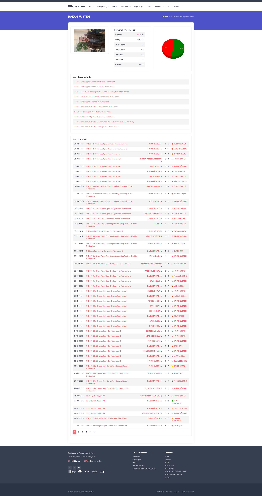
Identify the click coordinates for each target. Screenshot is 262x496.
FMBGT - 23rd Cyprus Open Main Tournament (103, 331)
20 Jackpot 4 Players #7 (95, 396)
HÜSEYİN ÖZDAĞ (180, 296)
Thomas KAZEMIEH (181, 276)
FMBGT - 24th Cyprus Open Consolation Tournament (94, 87)
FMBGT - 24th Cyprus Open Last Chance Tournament (94, 82)
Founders (168, 460)
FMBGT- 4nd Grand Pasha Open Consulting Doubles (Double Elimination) (101, 92)
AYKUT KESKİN (179, 244)
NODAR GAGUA (180, 209)
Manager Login (102, 7)
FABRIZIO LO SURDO (152, 214)
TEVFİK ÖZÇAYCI (154, 341)
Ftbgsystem (76, 6)
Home (91, 7)
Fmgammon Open (162, 7)
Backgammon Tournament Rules (175, 471)
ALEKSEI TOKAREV (153, 236)
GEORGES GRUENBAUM (151, 351)
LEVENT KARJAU (180, 149)
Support (176, 492)
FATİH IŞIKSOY (154, 326)
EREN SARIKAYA (180, 231)
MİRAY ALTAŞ (155, 176)
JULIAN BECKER (180, 361)
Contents (176, 7)
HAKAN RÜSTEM (154, 144)
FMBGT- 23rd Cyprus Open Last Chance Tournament (94, 117)
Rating (167, 463)
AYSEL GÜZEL (155, 321)
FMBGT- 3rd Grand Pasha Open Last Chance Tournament (96, 107)
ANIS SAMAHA (179, 219)
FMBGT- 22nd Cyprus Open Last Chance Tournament (106, 418)
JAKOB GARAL (179, 366)
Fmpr (150, 7)
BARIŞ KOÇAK (155, 306)
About (167, 457)
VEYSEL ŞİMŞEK (154, 301)
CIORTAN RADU (180, 154)
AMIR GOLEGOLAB (180, 381)
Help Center (160, 492)
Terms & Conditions (188, 492)
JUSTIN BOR (178, 251)
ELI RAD (157, 224)
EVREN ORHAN (179, 171)
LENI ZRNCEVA (179, 286)
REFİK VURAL (155, 166)
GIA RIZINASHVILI (153, 331)
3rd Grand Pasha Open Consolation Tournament (92, 112)
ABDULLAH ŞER (180, 194)
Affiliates (169, 492)
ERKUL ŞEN (178, 426)
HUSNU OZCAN (180, 144)
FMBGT (115, 7)
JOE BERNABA (154, 311)
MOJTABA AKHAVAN (152, 388)
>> (94, 432)
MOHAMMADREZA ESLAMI (151, 264)
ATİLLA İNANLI (154, 201)
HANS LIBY (178, 374)
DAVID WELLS (155, 281)
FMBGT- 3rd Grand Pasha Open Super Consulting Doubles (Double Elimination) (104, 122)
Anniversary (126, 7)
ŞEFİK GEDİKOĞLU (153, 336)
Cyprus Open (139, 7)
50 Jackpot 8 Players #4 (95, 401)
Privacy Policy (169, 465)
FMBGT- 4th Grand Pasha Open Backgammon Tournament (96, 97)
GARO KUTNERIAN (180, 408)
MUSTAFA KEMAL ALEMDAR (151, 159)
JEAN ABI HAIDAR (153, 186)
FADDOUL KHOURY (152, 271)
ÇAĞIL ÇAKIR (179, 346)
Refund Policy (169, 468)
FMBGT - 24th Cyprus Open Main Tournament (91, 102)
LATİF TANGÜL (179, 356)
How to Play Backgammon (173, 474)
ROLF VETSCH (179, 316)
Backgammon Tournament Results (144, 468)
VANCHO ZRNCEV (180, 181)
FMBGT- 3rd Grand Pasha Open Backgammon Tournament (96, 127)
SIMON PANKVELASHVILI (150, 396)
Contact (167, 477)
